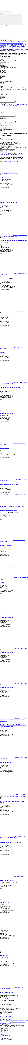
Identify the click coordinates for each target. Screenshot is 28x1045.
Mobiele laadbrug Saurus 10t (9, 510)
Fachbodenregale (19, 49)
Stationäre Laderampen (17, 43)
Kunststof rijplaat (5, 762)
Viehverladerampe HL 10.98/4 (9, 484)
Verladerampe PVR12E (7, 279)
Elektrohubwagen (4, 48)
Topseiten (9, 1023)
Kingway (2, 177)
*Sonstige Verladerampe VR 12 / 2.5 (11, 387)
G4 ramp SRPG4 (5, 902)
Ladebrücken (3, 44)
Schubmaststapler (20, 46)
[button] (14, 33)
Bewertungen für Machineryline (17, 1022)
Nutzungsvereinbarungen (19, 154)
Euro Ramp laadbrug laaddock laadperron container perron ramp (13, 725)
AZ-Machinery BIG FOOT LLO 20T (10, 842)
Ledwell (2, 582)
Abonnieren (3, 151)
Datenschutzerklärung (22, 1020)
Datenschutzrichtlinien (5, 154)
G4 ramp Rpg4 (4, 955)
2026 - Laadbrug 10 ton (7, 992)
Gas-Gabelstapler (11, 46)
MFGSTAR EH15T (5, 545)
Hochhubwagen (20, 45)
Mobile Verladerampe (6, 315)
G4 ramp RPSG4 (5, 928)
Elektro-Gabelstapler (11, 45)
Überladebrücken (11, 44)
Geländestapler (10, 49)
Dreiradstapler (3, 46)
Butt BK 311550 (5, 448)
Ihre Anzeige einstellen (6, 146)
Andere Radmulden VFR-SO (8, 202)
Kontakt (9, 1016)
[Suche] (10, 19)
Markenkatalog (3, 1023)
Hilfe (6, 1016)
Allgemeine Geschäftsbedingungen (8, 1020)
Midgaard (3, 352)
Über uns (2, 1016)
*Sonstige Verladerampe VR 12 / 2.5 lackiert (13, 240)
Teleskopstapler (19, 44)
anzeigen (3, 128)
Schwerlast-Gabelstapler (15, 48)
